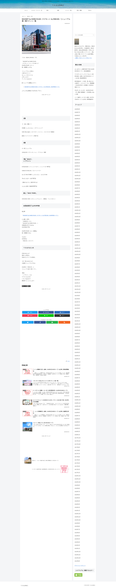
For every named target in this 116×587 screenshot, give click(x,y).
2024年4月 (77, 197)
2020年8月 (77, 336)
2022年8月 (77, 260)
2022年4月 (77, 273)
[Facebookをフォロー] (40, 322)
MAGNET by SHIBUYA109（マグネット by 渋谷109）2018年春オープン (42, 86)
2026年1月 (77, 131)
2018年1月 (77, 434)
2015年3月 (77, 542)
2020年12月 (77, 324)
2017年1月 (77, 472)
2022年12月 (77, 248)
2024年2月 (77, 204)
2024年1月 (77, 207)
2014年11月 (77, 554)
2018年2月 (77, 431)
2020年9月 (77, 333)
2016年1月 (77, 510)
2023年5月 (77, 232)
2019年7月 (77, 377)
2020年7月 (77, 339)
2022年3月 (77, 276)
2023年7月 (77, 226)
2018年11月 (77, 403)
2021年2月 (77, 317)
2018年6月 (77, 418)
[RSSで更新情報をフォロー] (64, 322)
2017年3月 (77, 466)
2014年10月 (77, 558)
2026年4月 (77, 121)
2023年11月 (77, 213)
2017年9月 (77, 447)
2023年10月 (77, 216)
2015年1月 (77, 548)
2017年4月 (77, 463)
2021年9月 (77, 295)
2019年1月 (77, 396)
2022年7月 (77, 264)
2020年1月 (77, 358)
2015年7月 (77, 529)
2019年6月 (77, 381)
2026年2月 (77, 128)
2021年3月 (77, 314)
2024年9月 (77, 181)
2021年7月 (77, 302)
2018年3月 (77, 428)
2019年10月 (77, 368)
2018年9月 (77, 409)
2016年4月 (77, 501)
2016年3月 (77, 504)
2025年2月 (77, 166)
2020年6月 (77, 343)
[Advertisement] (46, 104)
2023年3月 (77, 238)
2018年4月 (77, 425)
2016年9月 (77, 485)
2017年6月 (77, 456)
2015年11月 (77, 516)
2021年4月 (77, 311)
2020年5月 (77, 346)
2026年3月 (77, 125)
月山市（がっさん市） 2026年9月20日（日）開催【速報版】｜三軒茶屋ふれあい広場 (84, 92)
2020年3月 (77, 352)
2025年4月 (77, 159)
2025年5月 (77, 156)
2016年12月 (77, 475)
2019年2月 (77, 393)
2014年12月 (77, 551)
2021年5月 (77, 308)
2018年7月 (77, 415)
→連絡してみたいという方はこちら (83, 58)
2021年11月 (77, 289)
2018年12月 (77, 399)
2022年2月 (77, 279)
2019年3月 (77, 390)
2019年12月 (77, 362)
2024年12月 (77, 172)
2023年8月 (77, 222)
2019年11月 (77, 365)
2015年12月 (77, 513)
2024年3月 (77, 200)
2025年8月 (77, 147)
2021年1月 (77, 321)
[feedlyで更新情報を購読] (52, 322)
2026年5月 (77, 118)
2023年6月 (77, 229)
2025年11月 (77, 137)
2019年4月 (77, 387)
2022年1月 (77, 283)
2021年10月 (77, 292)
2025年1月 (77, 169)
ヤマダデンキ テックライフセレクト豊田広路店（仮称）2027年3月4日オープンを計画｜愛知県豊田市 (84, 76)
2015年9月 (77, 523)
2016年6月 (77, 494)
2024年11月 (77, 175)
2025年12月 (77, 134)
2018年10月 (77, 406)
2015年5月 (77, 535)
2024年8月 (77, 185)
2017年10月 (77, 444)
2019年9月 (77, 371)
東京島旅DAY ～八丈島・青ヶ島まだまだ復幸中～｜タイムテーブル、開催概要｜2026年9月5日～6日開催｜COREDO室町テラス (84, 84)
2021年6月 (77, 305)
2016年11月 (77, 479)
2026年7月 (77, 112)
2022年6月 (77, 267)
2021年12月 (77, 286)
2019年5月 (77, 384)
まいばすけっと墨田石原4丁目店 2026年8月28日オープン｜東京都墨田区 (84, 70)
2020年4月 (77, 349)
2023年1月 (77, 245)
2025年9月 (77, 144)
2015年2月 (77, 545)
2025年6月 (77, 153)
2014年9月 (77, 561)
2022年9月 (77, 257)
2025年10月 (77, 140)
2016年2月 (77, 507)
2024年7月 (77, 188)
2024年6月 (77, 191)
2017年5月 (77, 460)
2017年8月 (77, 450)
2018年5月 (77, 422)
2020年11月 (77, 327)
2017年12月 (77, 437)
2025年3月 (77, 162)
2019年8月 (77, 374)
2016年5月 (77, 497)
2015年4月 (77, 539)
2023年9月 (77, 219)
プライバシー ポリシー (80, 565)
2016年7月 (77, 491)
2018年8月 (77, 412)
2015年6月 (77, 532)
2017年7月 (77, 453)
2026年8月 (77, 109)
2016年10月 (77, 482)
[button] (93, 35)
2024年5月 (77, 194)
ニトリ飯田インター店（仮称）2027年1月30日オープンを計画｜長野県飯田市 (84, 98)
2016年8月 (77, 488)
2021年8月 (77, 298)
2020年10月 (77, 330)
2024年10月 (77, 178)
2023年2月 (77, 241)
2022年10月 (77, 254)
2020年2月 (77, 355)
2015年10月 (77, 520)
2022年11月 (77, 251)
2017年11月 (77, 441)
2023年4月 (77, 235)
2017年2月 (77, 469)
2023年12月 (77, 210)
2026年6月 (77, 115)
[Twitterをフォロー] (28, 322)
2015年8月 (77, 526)
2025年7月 (77, 150)
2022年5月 (77, 270)
